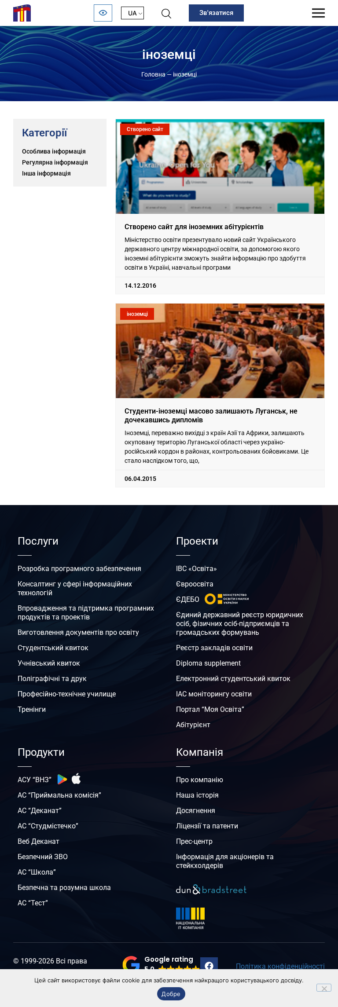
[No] (323, 988)
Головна (153, 74)
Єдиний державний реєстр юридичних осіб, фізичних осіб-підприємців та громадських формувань (239, 624)
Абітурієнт (193, 725)
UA (132, 13)
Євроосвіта (194, 584)
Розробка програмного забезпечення (79, 568)
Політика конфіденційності (280, 966)
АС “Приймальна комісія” (59, 795)
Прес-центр (194, 841)
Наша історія (197, 795)
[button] (161, 965)
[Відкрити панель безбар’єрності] (103, 13)
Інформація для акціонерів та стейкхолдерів (225, 861)
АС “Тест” (33, 903)
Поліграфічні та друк (52, 678)
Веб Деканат (38, 841)
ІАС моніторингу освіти (214, 694)
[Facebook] (209, 966)
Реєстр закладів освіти (214, 648)
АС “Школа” (37, 872)
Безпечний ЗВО (43, 857)
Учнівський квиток (49, 663)
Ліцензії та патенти (207, 826)
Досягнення (195, 810)
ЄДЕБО (187, 599)
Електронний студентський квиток (233, 678)
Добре (171, 993)
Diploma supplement (208, 663)
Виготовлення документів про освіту (78, 632)
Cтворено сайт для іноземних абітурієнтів (194, 227)
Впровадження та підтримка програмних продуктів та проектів (86, 612)
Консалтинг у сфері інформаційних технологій (75, 588)
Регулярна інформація (55, 162)
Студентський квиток (53, 648)
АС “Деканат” (40, 810)
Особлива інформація (54, 151)
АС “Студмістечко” (48, 826)
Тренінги (32, 709)
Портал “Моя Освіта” (210, 709)
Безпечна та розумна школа (64, 887)
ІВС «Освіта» (196, 568)
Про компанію (199, 780)
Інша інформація (46, 173)
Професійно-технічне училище (67, 694)
